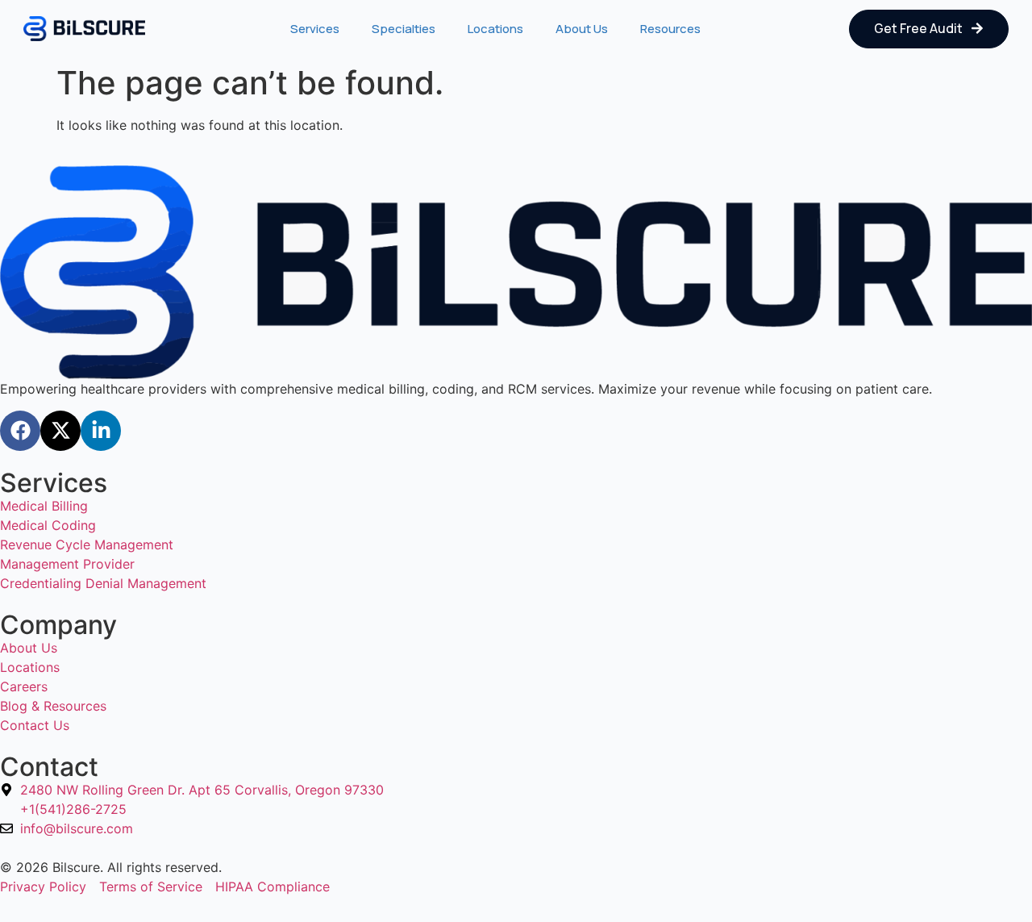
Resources (670, 28)
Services (314, 28)
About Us (582, 28)
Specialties (403, 28)
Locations (495, 28)
